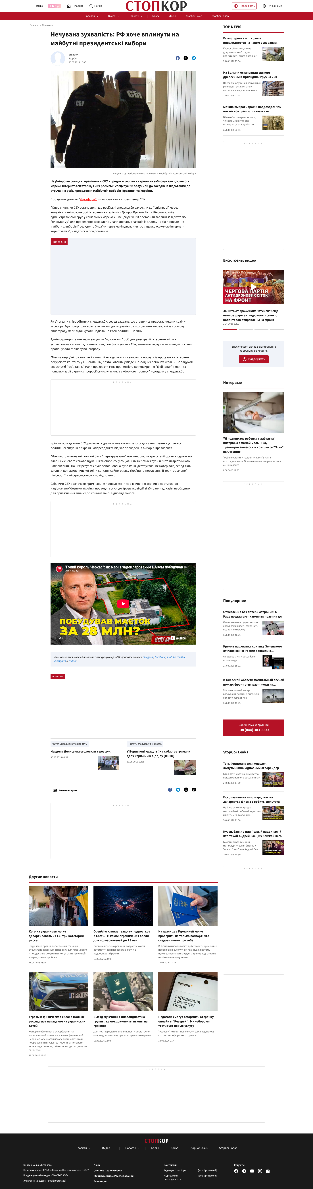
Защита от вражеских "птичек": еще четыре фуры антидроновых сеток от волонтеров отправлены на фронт (251, 315)
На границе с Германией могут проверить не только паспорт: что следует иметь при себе (183, 936)
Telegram (148, 657)
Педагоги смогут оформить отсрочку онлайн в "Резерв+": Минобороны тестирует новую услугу (186, 1021)
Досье (172, 16)
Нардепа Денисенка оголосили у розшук (80, 751)
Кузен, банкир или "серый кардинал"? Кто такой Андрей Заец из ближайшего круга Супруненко (252, 836)
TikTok (72, 661)
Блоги (155, 16)
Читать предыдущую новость (69, 744)
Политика (47, 25)
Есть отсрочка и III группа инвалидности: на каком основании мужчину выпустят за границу (250, 43)
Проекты (89, 16)
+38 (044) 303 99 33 (253, 730)
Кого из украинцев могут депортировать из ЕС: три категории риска (56, 936)
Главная (34, 25)
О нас (97, 1165)
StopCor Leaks (194, 16)
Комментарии (68, 790)
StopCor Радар (220, 16)
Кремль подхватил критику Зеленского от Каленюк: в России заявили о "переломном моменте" (252, 651)
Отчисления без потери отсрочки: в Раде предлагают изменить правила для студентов (253, 616)
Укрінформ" (88, 199)
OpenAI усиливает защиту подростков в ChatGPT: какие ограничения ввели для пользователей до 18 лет (121, 936)
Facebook (160, 657)
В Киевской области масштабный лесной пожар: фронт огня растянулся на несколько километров (253, 684)
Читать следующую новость (145, 744)
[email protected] (56, 1181)
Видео (111, 16)
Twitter (181, 657)
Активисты (100, 1181)
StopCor (73, 55)
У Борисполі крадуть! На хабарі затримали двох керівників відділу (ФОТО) (158, 753)
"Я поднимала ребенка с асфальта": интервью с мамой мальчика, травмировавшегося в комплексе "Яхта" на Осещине (253, 445)
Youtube (171, 657)
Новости (134, 16)
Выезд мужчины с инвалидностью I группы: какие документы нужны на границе (120, 1021)
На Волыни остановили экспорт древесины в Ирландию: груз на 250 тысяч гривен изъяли (250, 77)
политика (58, 676)
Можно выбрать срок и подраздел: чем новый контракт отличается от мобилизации (252, 111)
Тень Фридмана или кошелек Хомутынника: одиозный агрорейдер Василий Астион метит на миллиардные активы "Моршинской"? (253, 770)
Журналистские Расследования (113, 1176)
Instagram (60, 661)
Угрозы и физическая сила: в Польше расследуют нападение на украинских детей (57, 1021)
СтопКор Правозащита (108, 1170)
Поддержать (247, 6)
